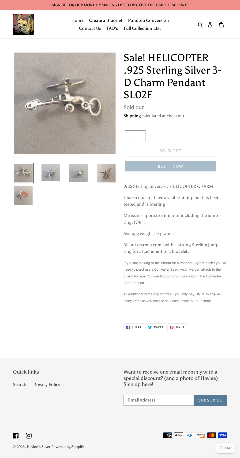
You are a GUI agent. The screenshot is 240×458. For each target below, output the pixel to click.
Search (19, 384)
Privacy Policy (46, 384)
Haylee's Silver (38, 446)
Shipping (132, 115)
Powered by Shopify (67, 446)
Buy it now (170, 166)
